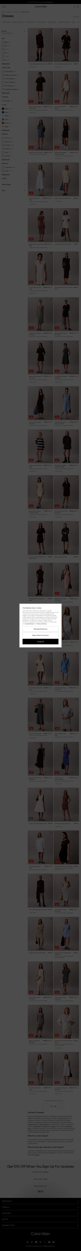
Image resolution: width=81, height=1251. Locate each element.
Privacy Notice (42, 623)
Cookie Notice (29, 623)
